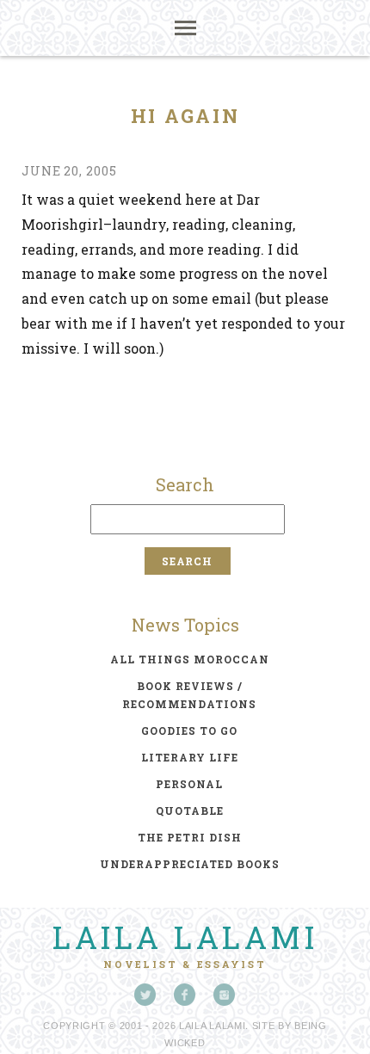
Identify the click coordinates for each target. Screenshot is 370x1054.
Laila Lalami (185, 937)
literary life (189, 757)
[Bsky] (145, 994)
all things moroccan (189, 659)
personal (189, 784)
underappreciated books (190, 864)
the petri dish (190, 837)
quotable (190, 810)
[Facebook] (185, 994)
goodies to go (189, 730)
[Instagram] (224, 994)
